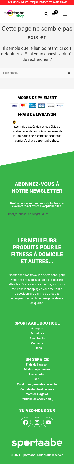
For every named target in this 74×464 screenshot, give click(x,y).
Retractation (37, 374)
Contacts (37, 343)
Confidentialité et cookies (37, 389)
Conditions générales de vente (37, 384)
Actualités (37, 333)
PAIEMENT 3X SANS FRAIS (51, 2)
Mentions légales (37, 394)
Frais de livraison (37, 364)
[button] (46, 14)
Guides (37, 348)
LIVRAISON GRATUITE (20, 2)
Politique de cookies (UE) (37, 399)
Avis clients (37, 338)
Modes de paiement (37, 369)
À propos (37, 328)
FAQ (37, 379)
